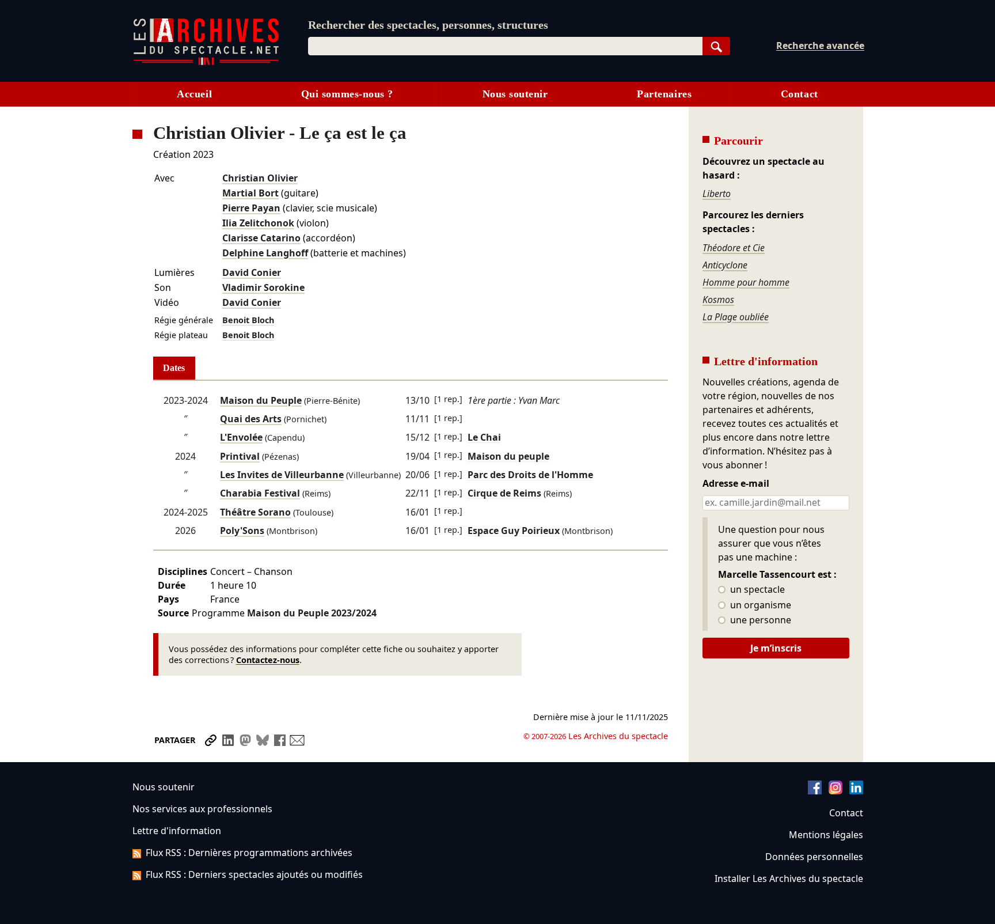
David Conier (251, 272)
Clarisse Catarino (261, 238)
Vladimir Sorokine (263, 287)
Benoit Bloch (248, 320)
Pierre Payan (251, 208)
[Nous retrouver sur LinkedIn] (856, 791)
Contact (799, 94)
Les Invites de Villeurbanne (282, 474)
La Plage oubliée (735, 316)
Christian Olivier (260, 178)
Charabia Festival (260, 493)
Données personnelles (814, 856)
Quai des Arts (251, 418)
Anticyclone (724, 265)
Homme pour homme (745, 282)
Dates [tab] (174, 368)
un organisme (759, 605)
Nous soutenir (515, 94)
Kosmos (718, 299)
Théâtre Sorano (255, 512)
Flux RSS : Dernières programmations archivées (249, 852)
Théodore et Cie (733, 247)
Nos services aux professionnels (202, 808)
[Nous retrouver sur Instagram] (835, 791)
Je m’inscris (776, 648)
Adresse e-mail (735, 484)
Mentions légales (826, 834)
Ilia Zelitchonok (258, 223)
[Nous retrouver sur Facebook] (815, 791)
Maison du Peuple (261, 400)
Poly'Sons (242, 530)
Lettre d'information (176, 830)
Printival (240, 456)
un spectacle (756, 590)
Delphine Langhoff (265, 253)
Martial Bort (250, 193)
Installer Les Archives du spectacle (789, 878)
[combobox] (505, 46)
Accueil (194, 94)
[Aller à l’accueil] (206, 62)
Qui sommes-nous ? (347, 94)
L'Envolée (241, 437)
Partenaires (664, 94)
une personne (759, 620)
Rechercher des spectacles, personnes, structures (428, 24)
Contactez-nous (267, 659)
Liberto (716, 193)
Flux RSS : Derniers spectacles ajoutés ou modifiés (254, 874)
